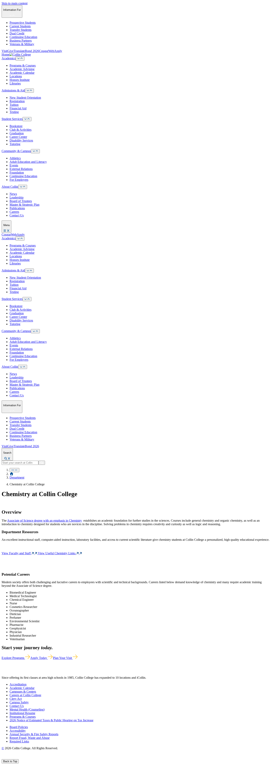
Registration (17, 101)
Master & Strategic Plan (24, 204)
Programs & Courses (23, 65)
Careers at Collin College (25, 695)
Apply (58, 51)
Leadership (16, 197)
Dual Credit (17, 33)
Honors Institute (20, 80)
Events (14, 165)
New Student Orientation (25, 97)
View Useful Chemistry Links (57, 553)
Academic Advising (22, 69)
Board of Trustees (21, 201)
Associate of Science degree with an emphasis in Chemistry (44, 520)
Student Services (12, 119)
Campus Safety (19, 702)
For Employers (19, 179)
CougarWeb (46, 51)
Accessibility (18, 730)
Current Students (20, 26)
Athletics (15, 158)
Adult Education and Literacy (28, 161)
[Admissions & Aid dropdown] (29, 90)
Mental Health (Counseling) (27, 709)
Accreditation (18, 684)
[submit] (41, 463)
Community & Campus (16, 151)
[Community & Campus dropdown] (35, 151)
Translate (19, 51)
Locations (16, 76)
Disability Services (21, 140)
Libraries (15, 83)
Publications (17, 208)
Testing (14, 112)
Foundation (17, 172)
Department (17, 477)
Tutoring (15, 144)
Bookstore (16, 126)
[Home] (12, 474)
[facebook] (3, 757)
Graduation (17, 133)
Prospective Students (23, 22)
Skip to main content (14, 3)
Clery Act (16, 698)
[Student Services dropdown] (27, 119)
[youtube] (17, 757)
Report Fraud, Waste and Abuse (30, 737)
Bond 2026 (32, 51)
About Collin (10, 186)
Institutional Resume (22, 713)
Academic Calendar (22, 72)
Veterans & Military (22, 44)
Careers (14, 211)
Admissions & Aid (13, 90)
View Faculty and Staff (16, 553)
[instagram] (12, 757)
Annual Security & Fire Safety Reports (34, 734)
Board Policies (19, 727)
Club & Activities (20, 129)
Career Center (18, 137)
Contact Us (17, 215)
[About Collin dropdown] (22, 187)
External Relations (21, 169)
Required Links (19, 741)
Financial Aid (18, 108)
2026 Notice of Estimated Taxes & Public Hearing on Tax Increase (51, 720)
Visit (4, 51)
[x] (7, 757)
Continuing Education (23, 37)
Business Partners (21, 40)
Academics (9, 58)
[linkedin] (22, 757)
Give (10, 51)
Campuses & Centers (23, 691)
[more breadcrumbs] (14, 470)
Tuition (14, 104)
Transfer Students (20, 29)
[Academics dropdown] (20, 58)
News (13, 194)
